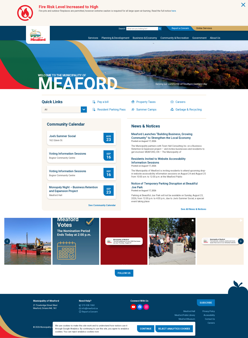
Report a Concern (90, 312)
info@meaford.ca (90, 308)
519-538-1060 (88, 305)
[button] (7, 241)
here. (174, 10)
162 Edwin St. (56, 140)
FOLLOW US (124, 273)
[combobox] (64, 109)
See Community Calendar (102, 205)
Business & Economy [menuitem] (145, 37)
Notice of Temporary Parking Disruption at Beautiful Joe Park (164, 185)
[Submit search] (160, 28)
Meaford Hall (55, 195)
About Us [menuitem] (215, 37)
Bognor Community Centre (62, 157)
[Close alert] (243, 4)
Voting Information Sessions (67, 153)
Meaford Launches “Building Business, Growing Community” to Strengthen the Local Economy (161, 136)
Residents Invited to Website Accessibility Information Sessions (158, 160)
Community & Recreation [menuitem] (174, 37)
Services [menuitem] (93, 37)
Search (122, 28)
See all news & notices (193, 209)
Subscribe (206, 302)
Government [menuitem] (199, 37)
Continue (145, 328)
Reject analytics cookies (174, 328)
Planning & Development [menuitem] (115, 37)
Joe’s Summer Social (62, 136)
